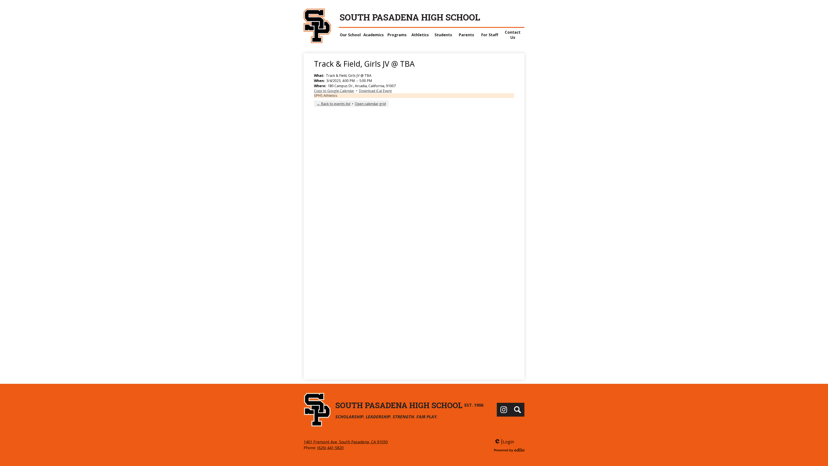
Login (504, 441)
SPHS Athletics (325, 95)
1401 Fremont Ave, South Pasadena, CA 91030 (346, 441)
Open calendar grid (370, 103)
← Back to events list (333, 103)
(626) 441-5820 (330, 447)
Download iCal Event (375, 90)
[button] (350, 35)
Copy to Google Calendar (334, 90)
